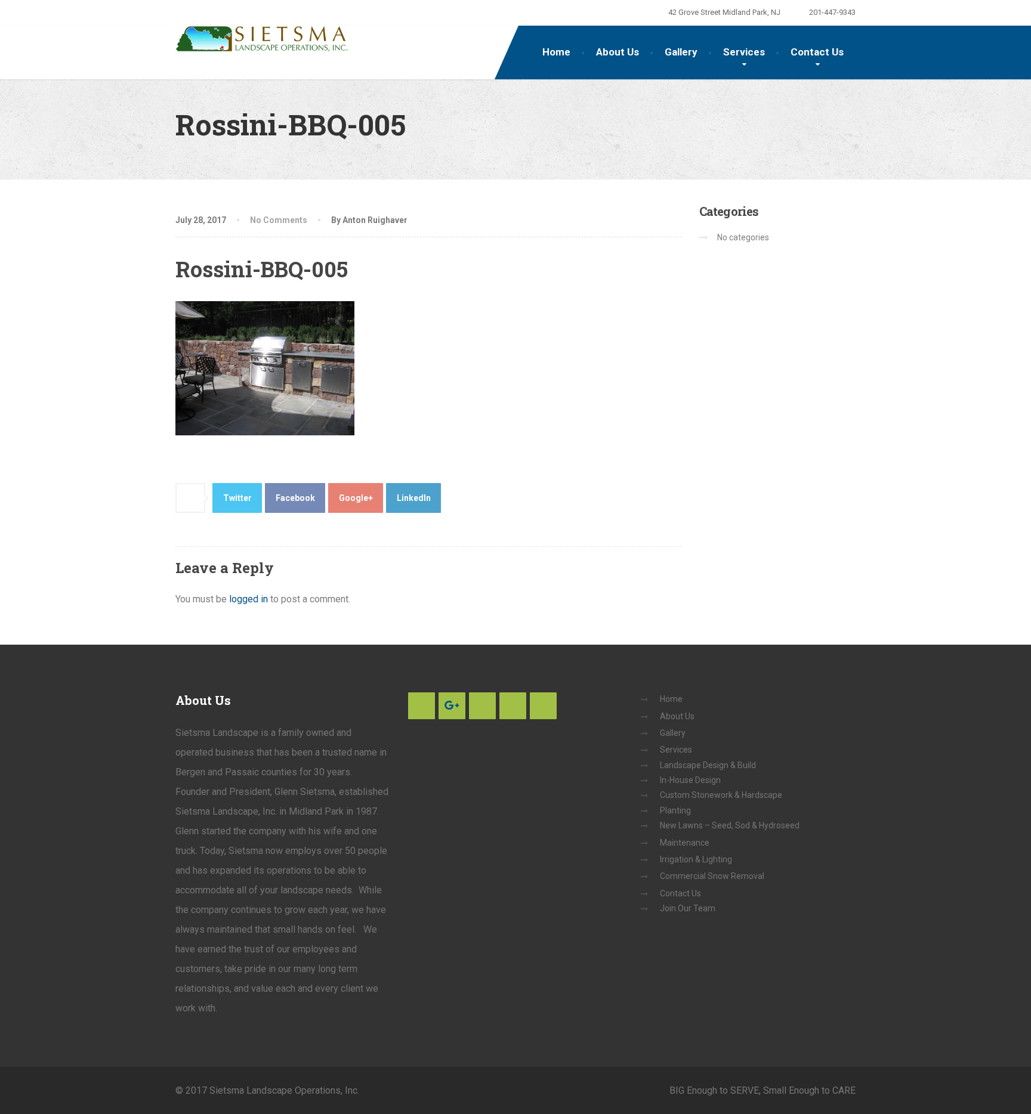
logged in (248, 599)
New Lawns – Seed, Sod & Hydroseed (730, 825)
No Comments (278, 220)
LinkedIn (414, 498)
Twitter (237, 498)
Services (744, 52)
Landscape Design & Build (708, 765)
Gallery (681, 52)
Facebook (295, 498)
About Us (617, 52)
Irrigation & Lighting (696, 859)
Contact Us (817, 52)
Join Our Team (687, 908)
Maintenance (684, 842)
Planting (675, 810)
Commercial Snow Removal (712, 876)
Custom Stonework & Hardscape (721, 795)
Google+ (356, 498)
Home (556, 52)
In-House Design (690, 780)
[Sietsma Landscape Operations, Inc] (261, 39)
